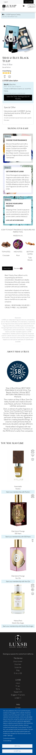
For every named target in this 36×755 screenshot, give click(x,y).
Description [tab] (7, 268)
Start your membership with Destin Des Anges (18, 626)
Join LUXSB (28, 2)
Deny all (17, 746)
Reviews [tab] (18, 268)
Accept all (17, 751)
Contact (18, 708)
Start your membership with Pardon (18, 492)
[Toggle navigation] (3, 9)
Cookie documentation (9, 738)
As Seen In (18, 698)
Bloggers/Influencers (18, 695)
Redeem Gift (18, 692)
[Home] (9, 5)
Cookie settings (7, 740)
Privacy (18, 686)
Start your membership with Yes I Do (18, 581)
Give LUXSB (18, 673)
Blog (17, 670)
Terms (18, 689)
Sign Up (31, 6)
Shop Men (18, 664)
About (18, 683)
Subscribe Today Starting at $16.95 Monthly (18, 98)
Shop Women (17, 661)
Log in (6, 2)
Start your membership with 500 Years (18, 537)
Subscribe (18, 667)
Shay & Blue (7, 64)
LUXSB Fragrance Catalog (13, 14)
